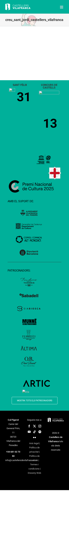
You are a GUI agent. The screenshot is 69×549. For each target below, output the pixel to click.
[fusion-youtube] (29, 431)
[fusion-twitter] (34, 426)
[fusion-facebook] (29, 426)
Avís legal (34, 443)
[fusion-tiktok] (34, 431)
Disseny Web (34, 473)
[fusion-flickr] (34, 437)
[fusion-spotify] (39, 431)
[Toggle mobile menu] (62, 7)
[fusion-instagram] (39, 426)
